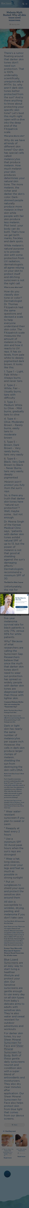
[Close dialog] (27, 595)
